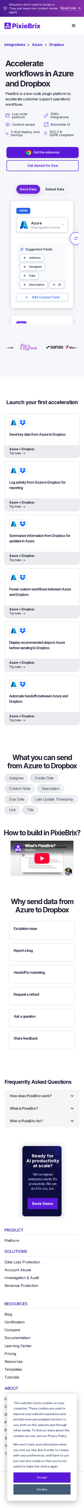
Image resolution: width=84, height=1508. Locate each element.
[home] (24, 26)
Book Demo (42, 1203)
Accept (42, 1477)
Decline (42, 1489)
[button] (73, 25)
